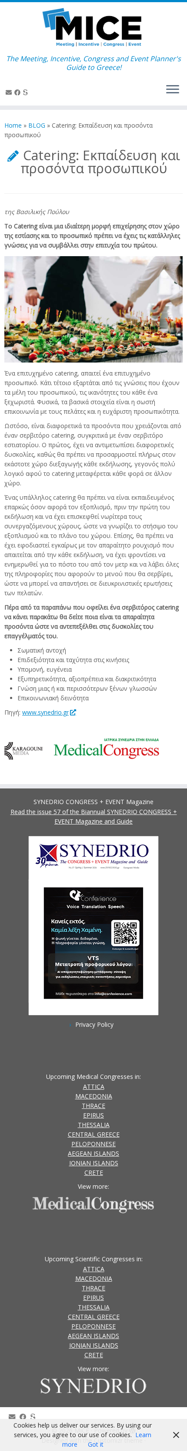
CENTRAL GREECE (94, 1134)
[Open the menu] (172, 89)
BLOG (36, 125)
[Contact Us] (10, 92)
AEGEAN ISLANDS (93, 1153)
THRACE (93, 1105)
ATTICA (93, 1086)
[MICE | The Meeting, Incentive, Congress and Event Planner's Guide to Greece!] (93, 28)
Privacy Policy (94, 1024)
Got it (96, 1444)
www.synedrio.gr (45, 712)
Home (13, 125)
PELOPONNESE (93, 1144)
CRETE (93, 1172)
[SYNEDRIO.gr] (26, 92)
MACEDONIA (93, 1096)
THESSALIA (94, 1125)
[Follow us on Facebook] (18, 92)
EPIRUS (93, 1115)
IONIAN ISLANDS (93, 1163)
